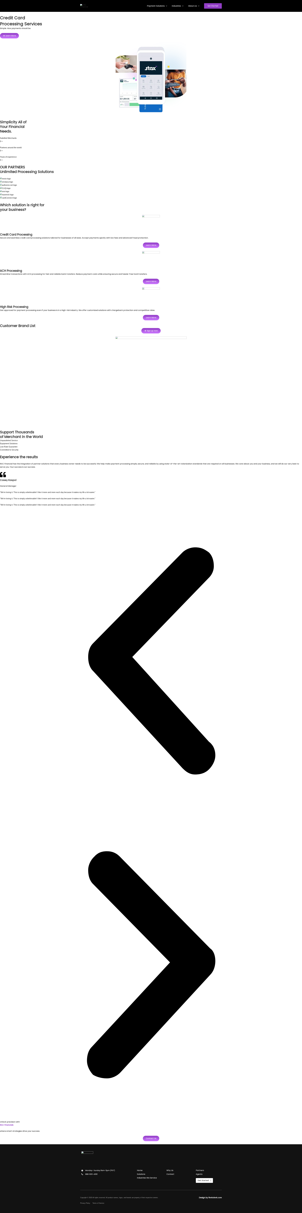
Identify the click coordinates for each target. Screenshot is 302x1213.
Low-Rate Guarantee (8, 447)
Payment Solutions (156, 6)
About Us (192, 6)
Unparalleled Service (9, 440)
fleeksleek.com (215, 1198)
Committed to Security (9, 450)
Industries (176, 6)
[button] (166, 6)
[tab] (151, 440)
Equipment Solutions (8, 444)
